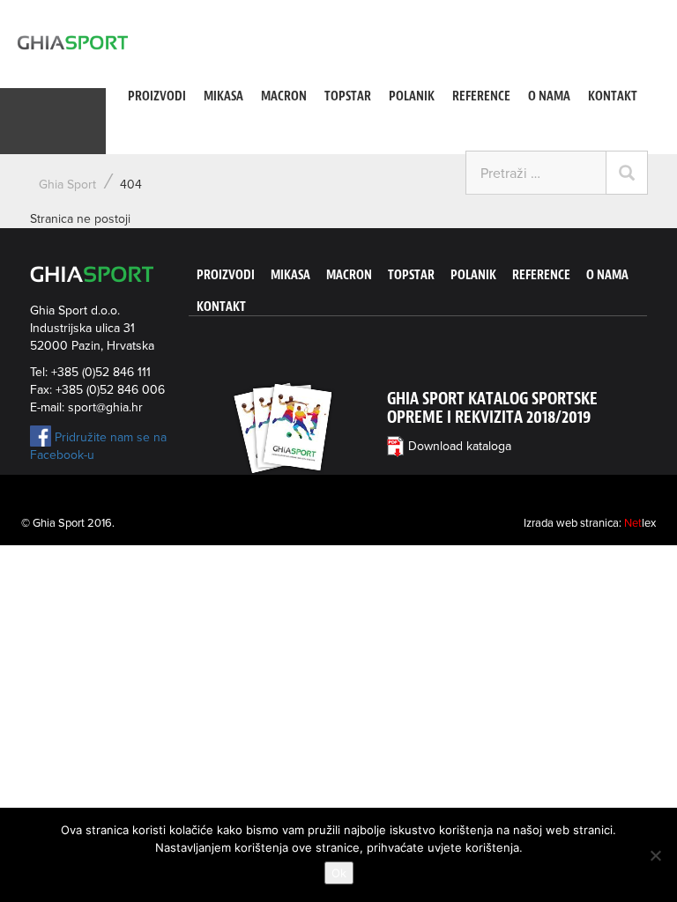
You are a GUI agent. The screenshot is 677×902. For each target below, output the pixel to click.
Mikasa (223, 96)
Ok (338, 873)
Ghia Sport (67, 184)
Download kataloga (459, 446)
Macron (284, 96)
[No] (655, 855)
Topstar (347, 96)
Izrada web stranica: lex (590, 523)
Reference (481, 96)
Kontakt (612, 96)
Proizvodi (157, 96)
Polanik (412, 96)
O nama (549, 96)
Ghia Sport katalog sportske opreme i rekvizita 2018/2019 (492, 408)
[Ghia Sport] (73, 42)
